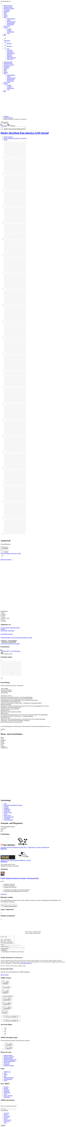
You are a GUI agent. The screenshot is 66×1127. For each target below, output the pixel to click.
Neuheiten (6, 11)
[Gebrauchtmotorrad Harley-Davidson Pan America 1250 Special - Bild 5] (15, 223)
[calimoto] (7, 1004)
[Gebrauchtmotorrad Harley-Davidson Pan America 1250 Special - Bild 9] (15, 288)
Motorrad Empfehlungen (10, 1059)
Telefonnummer (5, 948)
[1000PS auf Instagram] (5, 1034)
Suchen (3, 1125)
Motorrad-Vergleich (9, 1065)
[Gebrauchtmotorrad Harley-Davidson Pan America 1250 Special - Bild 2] (15, 174)
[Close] (1, 660)
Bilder (5, 13)
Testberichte (7, 10)
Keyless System (8, 812)
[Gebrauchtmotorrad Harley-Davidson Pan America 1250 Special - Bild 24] (15, 534)
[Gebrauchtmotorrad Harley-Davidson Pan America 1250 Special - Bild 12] (15, 337)
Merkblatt (9, 54)
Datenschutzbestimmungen (26, 963)
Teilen (6, 552)
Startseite (6, 116)
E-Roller (9, 30)
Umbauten (6, 1064)
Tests (8, 33)
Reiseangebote (10, 23)
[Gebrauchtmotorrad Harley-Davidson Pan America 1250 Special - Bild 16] (15, 403)
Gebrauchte (6, 1117)
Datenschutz (7, 1092)
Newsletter (6, 1089)
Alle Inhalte (6, 1113)
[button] (5, 35)
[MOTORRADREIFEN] (6, 988)
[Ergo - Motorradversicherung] (11, 1017)
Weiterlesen (4, 894)
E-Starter (6, 806)
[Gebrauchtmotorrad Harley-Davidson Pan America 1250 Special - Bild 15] (15, 386)
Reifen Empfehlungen (9, 1061)
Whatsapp (8, 553)
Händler (6, 15)
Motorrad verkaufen (9, 8)
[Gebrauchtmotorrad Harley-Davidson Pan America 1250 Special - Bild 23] (15, 517)
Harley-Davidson (8, 137)
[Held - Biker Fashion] (5, 993)
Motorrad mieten (11, 21)
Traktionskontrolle (8, 819)
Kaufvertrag (7, 1062)
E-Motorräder (10, 32)
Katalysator (7, 811)
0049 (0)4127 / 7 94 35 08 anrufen (11, 651)
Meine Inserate (11, 53)
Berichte (6, 1114)
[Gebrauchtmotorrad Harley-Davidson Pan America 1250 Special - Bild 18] (15, 435)
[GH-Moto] (7, 996)
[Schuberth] (7, 1000)
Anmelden (9, 50)
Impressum (6, 1091)
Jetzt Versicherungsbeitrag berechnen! (10, 643)
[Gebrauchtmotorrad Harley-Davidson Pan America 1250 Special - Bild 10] (15, 304)
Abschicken (4, 950)
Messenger (14, 553)
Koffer (5, 814)
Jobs (5, 1076)
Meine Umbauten (11, 57)
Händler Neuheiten (9, 1077)
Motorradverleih (7, 1120)
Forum (5, 1080)
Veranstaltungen (8, 1079)
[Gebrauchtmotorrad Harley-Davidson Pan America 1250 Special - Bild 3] (15, 190)
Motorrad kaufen (8, 5)
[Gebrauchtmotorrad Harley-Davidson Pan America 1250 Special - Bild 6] (15, 239)
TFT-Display (7, 818)
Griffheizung (7, 809)
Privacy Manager (8, 1095)
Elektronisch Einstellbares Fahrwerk (13, 805)
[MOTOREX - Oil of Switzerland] (5, 984)
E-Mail (19, 553)
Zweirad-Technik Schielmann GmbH (10, 627)
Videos (5, 1074)
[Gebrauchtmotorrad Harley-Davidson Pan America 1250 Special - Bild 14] (15, 370)
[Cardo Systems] (7, 1009)
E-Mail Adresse (5, 946)
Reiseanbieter (10, 24)
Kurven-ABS (7, 815)
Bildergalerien (7, 1115)
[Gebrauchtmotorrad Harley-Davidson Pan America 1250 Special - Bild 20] (15, 468)
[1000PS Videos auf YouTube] (5, 1028)
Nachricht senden (7, 654)
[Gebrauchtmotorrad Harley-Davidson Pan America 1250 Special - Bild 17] (15, 419)
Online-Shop (7, 1121)
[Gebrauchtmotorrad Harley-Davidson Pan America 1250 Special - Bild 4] (15, 206)
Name (3, 945)
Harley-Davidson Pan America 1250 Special (15, 138)
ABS (5, 803)
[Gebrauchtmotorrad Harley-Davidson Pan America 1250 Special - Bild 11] (15, 321)
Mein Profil (10, 59)
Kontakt (6, 1088)
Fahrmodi (6, 808)
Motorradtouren (11, 18)
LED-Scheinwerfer (9, 817)
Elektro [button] (6, 27)
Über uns (6, 1087)
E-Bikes (9, 29)
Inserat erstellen (5, 974)
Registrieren (10, 52)
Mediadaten (7, 1097)
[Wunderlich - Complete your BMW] (11, 1021)
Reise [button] (5, 17)
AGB (5, 1094)
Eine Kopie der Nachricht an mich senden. (13, 951)
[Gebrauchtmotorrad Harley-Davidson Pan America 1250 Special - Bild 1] (15, 157)
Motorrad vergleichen (6, 559)
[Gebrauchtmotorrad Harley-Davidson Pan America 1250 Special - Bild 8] (15, 272)
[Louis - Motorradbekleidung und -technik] (5, 1013)
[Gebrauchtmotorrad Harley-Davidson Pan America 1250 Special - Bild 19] (15, 452)
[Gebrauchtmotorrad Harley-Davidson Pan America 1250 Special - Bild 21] (15, 485)
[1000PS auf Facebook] (5, 1031)
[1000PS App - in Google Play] (9, 1049)
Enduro (6, 139)
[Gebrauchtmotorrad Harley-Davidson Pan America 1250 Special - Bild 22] (15, 501)
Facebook (3, 553)
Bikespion (9, 56)
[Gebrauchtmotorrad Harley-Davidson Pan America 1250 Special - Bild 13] (15, 354)
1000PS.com (7, 1071)
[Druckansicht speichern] (2, 557)
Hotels (8, 20)
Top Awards (7, 26)
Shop (5, 14)
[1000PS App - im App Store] (9, 1045)
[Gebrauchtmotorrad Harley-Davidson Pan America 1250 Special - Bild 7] (15, 255)
